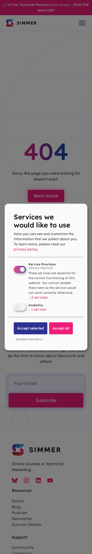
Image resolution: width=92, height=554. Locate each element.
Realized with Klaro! (29, 339)
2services (38, 297)
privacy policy (25, 249)
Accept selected (30, 328)
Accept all (61, 328)
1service (37, 309)
